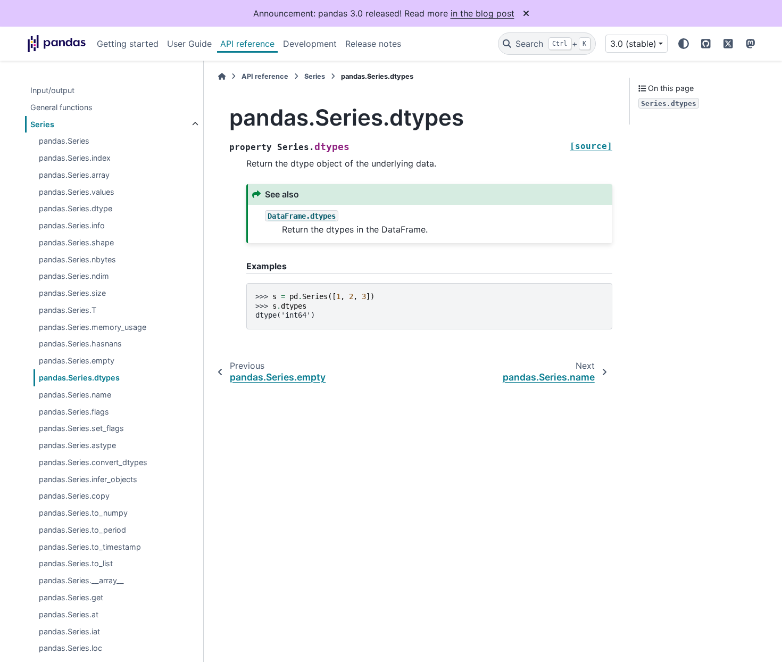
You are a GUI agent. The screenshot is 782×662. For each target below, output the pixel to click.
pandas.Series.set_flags (81, 428)
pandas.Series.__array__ (81, 580)
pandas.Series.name (75, 394)
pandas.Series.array (74, 174)
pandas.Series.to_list (76, 563)
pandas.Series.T (67, 310)
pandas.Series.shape (76, 242)
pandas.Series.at (68, 614)
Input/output (52, 90)
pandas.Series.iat (69, 631)
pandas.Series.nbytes (77, 259)
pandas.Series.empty (76, 361)
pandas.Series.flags (74, 411)
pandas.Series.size (72, 293)
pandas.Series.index (75, 157)
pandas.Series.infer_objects (88, 479)
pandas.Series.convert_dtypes (93, 462)
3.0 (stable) (633, 43)
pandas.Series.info (72, 225)
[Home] (222, 76)
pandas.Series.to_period (82, 529)
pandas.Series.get (71, 597)
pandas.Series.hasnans (80, 344)
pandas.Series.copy (74, 496)
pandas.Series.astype (77, 445)
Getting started (128, 43)
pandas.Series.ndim (74, 276)
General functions (61, 107)
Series (42, 124)
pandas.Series (64, 141)
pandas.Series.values (76, 191)
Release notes (373, 43)
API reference (247, 43)
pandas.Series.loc (70, 648)
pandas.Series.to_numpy (83, 513)
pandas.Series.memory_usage (92, 327)
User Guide (189, 43)
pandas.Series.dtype (75, 208)
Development (310, 43)
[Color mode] (683, 44)
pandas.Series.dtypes (79, 377)
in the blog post (482, 13)
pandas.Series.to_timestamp (90, 546)
